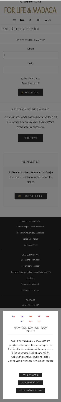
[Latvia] (38, 321)
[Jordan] (30, 321)
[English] (38, 316)
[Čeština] (13, 316)
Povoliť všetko (31, 375)
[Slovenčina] (22, 316)
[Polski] (47, 316)
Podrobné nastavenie (30, 390)
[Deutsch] (30, 316)
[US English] (22, 321)
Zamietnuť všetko (30, 383)
